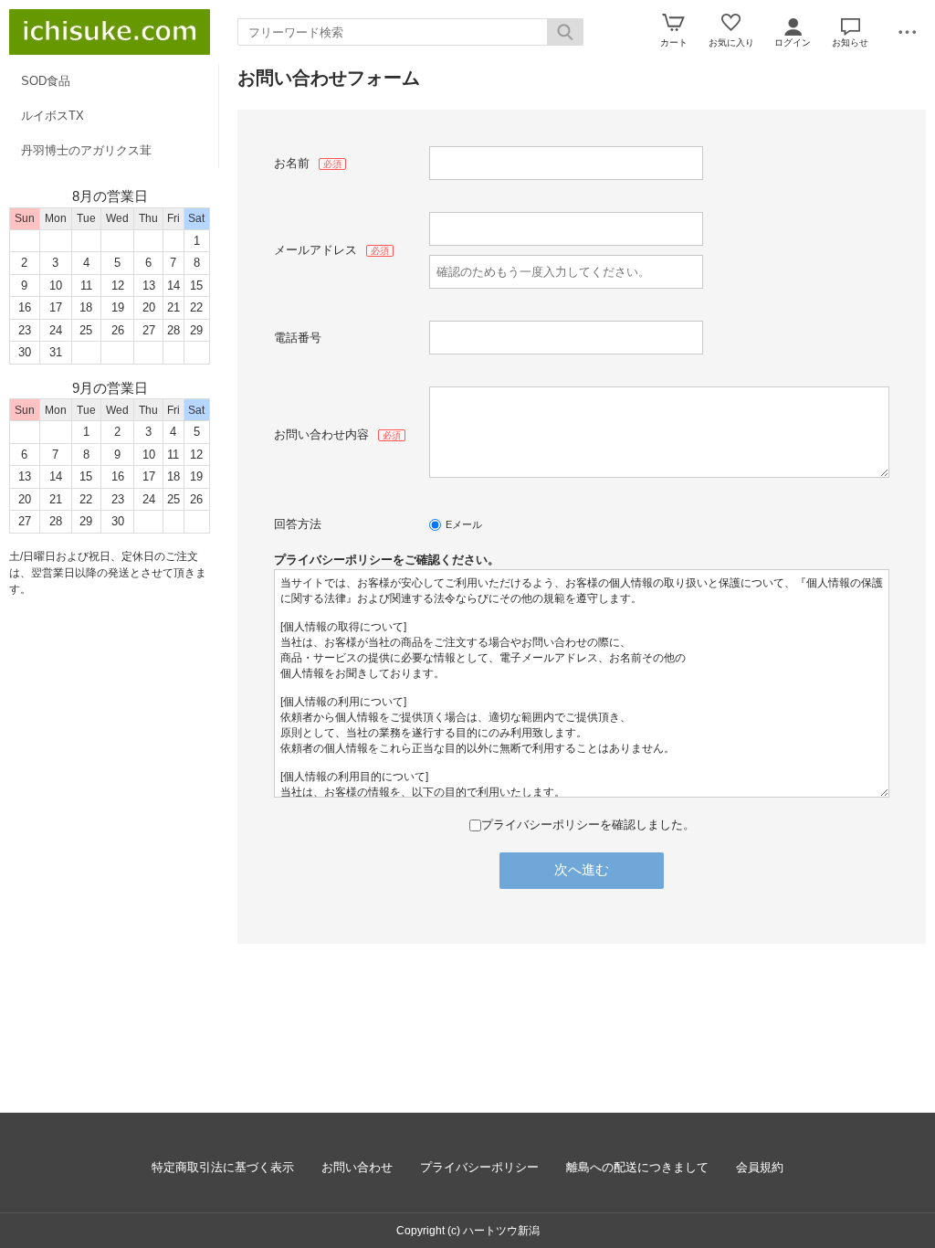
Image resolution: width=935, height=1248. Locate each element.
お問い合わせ (357, 1167)
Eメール (464, 524)
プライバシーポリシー (479, 1167)
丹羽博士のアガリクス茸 (86, 150)
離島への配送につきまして (637, 1167)
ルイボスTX (52, 115)
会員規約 (759, 1167)
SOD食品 (45, 81)
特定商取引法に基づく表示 (223, 1167)
